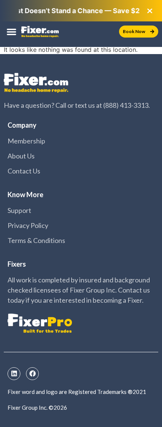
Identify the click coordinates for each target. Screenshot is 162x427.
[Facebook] (32, 373)
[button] (11, 31)
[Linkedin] (14, 373)
